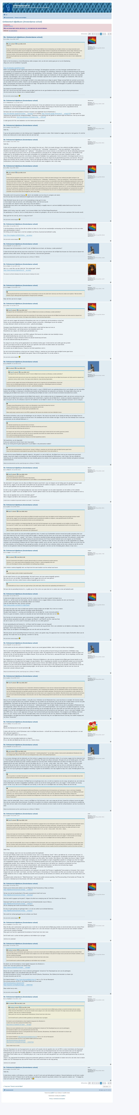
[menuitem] (5, 15)
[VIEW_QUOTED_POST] (16, 44)
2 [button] (96, 34)
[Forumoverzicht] (8, 7)
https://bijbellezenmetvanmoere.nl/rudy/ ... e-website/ (18, 889)
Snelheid (10, 950)
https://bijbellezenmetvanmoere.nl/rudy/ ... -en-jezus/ (18, 910)
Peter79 (10, 310)
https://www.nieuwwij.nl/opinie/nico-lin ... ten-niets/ (17, 270)
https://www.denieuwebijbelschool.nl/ (26, 979)
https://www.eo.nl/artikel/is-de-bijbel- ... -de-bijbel (17, 967)
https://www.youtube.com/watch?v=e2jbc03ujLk (17, 605)
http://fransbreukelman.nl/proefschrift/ (14, 983)
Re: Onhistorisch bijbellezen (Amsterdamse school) (23, 37)
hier (27, 28)
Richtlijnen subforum (8, 26)
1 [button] (94, 34)
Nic (9, 368)
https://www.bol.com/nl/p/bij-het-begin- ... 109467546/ (18, 985)
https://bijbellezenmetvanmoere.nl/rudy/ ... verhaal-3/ (18, 903)
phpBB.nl (63, 1095)
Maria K (10, 511)
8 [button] (108, 34)
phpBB (51, 1092)
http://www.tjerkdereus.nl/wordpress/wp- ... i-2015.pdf (31, 117)
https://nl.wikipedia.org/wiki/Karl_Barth (14, 68)
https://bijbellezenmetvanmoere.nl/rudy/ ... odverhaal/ (18, 895)
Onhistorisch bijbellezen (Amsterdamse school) (22, 22)
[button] (89, 34)
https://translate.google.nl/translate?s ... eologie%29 (56, 113)
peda (9, 43)
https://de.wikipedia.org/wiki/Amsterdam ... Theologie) (18, 113)
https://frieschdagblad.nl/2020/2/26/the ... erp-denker (18, 235)
